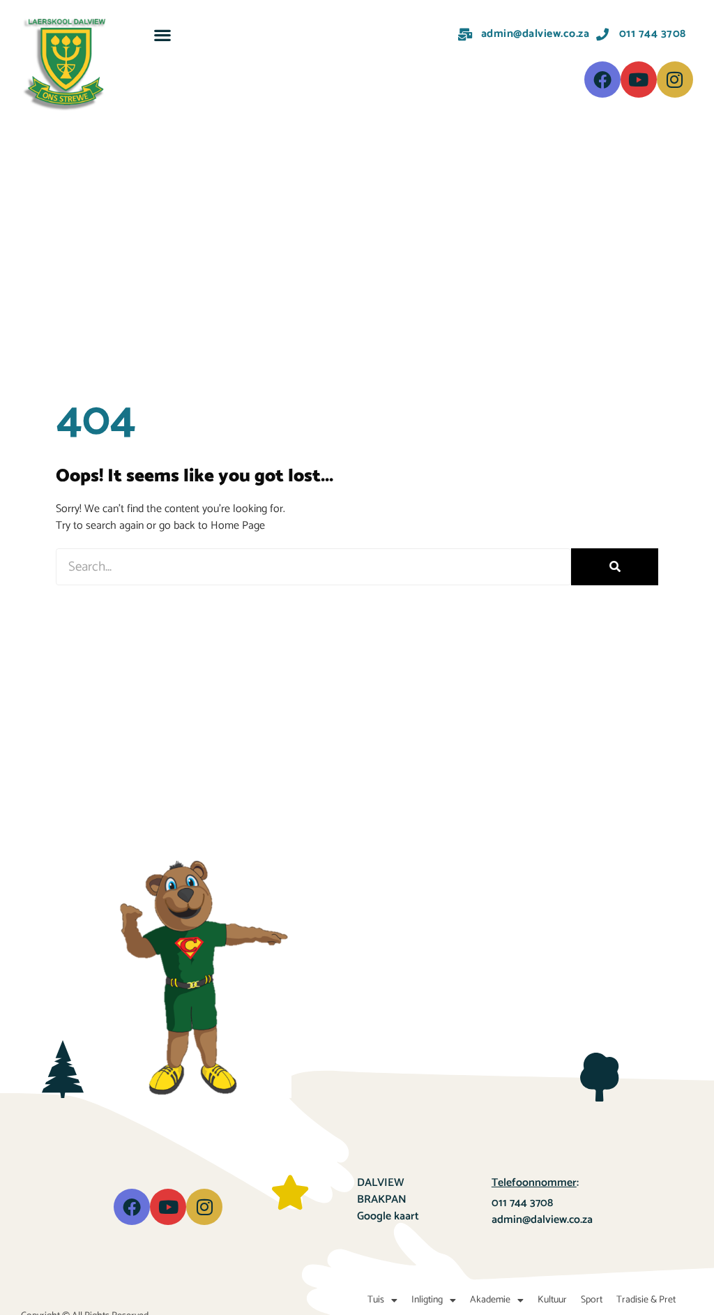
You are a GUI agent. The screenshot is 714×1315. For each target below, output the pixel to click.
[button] (162, 34)
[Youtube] (639, 79)
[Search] (614, 566)
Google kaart (388, 1216)
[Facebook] (602, 79)
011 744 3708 (522, 1203)
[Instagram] (675, 79)
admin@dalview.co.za (542, 1219)
